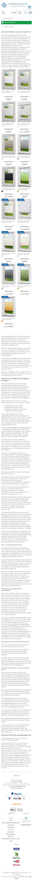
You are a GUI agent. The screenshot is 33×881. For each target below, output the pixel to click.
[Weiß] (2, 94)
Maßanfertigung (8, 18)
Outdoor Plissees (8, 26)
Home (11, 818)
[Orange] (2, 321)
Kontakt (11, 829)
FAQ (11, 841)
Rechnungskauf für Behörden (11, 823)
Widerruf (10, 836)
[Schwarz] (2, 191)
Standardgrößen (10, 22)
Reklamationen (10, 834)
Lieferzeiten (10, 832)
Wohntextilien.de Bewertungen (11, 839)
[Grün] (18, 191)
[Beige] (2, 158)
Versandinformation (26, 824)
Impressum (10, 825)
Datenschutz (11, 827)
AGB (11, 820)
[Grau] (18, 158)
